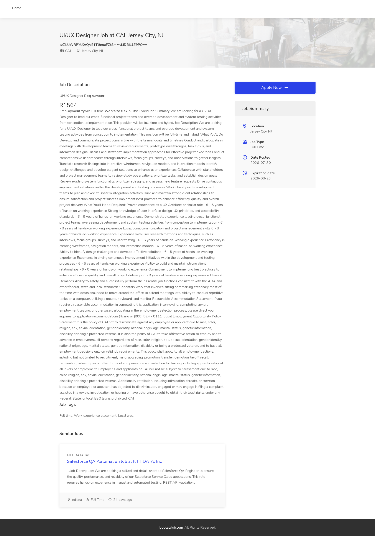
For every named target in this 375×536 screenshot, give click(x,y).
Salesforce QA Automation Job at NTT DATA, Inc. (115, 461)
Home (16, 8)
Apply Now (272, 87)
